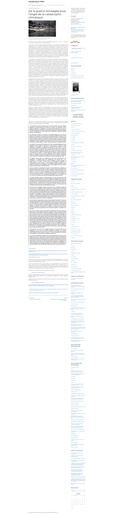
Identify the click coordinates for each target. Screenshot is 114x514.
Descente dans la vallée (75, 125)
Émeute (72, 245)
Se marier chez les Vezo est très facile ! (78, 302)
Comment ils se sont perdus (76, 243)
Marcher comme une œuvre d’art (77, 401)
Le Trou (72, 251)
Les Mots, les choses (74, 404)
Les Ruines (73, 260)
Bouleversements (74, 305)
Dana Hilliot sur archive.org (76, 24)
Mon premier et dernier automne (77, 170)
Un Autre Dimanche (74, 205)
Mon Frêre (73, 138)
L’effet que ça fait (74, 391)
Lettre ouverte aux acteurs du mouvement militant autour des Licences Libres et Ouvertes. (77, 470)
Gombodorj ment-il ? (75, 335)
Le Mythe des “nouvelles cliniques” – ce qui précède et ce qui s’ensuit (77, 399)
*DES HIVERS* (73, 105)
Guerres (45, 292)
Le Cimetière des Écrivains (76, 270)
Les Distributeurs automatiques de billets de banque (77, 157)
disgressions (73, 237)
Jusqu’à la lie (73, 228)
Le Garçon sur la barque (75, 133)
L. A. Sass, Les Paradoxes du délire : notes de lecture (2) (77, 387)
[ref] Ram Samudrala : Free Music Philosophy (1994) (77, 456)
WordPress (50, 512)
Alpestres (72, 68)
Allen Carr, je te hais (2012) (76, 230)
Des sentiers (73, 290)
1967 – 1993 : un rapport (75, 183)
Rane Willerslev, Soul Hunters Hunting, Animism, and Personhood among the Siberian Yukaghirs (78, 328)
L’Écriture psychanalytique (76, 389)
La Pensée (73, 220)
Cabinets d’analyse (74, 447)
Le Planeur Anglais (74, 135)
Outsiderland (76, 23)
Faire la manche (74, 175)
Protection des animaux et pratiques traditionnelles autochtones (78, 325)
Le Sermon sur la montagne (76, 268)
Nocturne (73, 148)
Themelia (55, 512)
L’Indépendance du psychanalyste (77, 393)
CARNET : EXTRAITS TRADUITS (76, 57)
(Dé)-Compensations (75, 435)
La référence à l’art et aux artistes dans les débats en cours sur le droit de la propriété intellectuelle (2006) (78, 464)
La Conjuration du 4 (74, 367)
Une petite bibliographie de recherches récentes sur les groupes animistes (77, 286)
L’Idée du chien (74, 187)
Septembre (73, 212)
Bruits (72, 369)
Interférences (73, 380)
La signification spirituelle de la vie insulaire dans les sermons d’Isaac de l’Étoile (78, 354)
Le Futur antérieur (74, 193)
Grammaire (73, 376)
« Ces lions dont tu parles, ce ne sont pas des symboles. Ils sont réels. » (77, 338)
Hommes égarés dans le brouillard (77, 142)
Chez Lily (72, 140)
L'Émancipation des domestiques (77, 75)
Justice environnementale (52, 292)
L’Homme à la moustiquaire (76, 150)
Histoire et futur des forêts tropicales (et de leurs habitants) (78, 341)
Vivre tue (72, 224)
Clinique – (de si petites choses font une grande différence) (77, 374)
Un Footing (73, 216)
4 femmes (73, 247)
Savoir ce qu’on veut (75, 437)
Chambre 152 (73, 249)
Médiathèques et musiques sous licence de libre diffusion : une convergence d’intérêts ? (77, 474)
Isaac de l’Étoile (74, 348)
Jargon (72, 382)
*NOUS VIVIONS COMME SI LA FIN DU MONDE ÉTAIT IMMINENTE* (78, 101)
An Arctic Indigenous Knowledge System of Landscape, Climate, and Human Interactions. (77, 296)
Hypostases (73, 378)
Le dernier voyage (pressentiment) (77, 173)
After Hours (73, 159)
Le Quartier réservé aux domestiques (78, 195)
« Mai (72, 508)
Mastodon (78, 21)
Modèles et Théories (74, 408)
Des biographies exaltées (75, 231)
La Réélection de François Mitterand (78, 131)
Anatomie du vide (74, 266)
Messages (73, 254)
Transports (73, 207)
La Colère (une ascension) (76, 129)
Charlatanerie (73, 433)
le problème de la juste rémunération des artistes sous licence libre (78, 467)
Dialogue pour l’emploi (75, 218)
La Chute (72, 127)
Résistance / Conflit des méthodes (77, 419)
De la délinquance (74, 233)
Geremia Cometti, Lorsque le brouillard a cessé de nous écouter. (77, 314)
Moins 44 (72, 201)
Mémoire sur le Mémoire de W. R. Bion (78, 406)
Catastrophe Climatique (38, 292)
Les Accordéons (74, 262)
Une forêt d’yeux (74, 333)
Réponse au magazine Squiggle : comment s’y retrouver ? (77, 424)
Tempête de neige (74, 226)
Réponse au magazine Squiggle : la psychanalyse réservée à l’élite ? (77, 427)
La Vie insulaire (74, 161)
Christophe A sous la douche (76, 123)
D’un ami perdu (74, 168)
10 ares (72, 181)
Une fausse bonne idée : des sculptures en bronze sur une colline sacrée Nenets (78, 308)
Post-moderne (73, 203)
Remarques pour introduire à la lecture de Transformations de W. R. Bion (77, 417)
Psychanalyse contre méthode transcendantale (76, 411)
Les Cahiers (73, 197)
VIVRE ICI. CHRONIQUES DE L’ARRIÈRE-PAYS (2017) (76, 108)
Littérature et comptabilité (76, 214)
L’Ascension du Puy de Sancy (76, 146)
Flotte (72, 185)
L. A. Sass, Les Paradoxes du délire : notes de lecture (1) (77, 385)
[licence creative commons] (78, 30)
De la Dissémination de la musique (77, 458)
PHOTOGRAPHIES (74, 62)
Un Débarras (73, 72)
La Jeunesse (73, 222)
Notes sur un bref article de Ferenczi (78, 429)
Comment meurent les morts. (76, 235)
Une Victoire (73, 256)
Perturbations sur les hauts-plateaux (78, 77)
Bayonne (72, 163)
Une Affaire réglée (74, 258)
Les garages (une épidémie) (76, 199)
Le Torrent (73, 144)
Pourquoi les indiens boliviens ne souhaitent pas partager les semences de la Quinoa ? (78, 321)
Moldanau (73, 70)
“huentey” (73, 311)
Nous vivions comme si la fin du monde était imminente (77, 153)
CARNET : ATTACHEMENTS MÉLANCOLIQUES (76, 52)
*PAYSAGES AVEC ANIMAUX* (76, 103)
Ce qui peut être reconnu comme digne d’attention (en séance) (77, 371)
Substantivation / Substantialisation (77, 421)
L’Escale (72, 209)
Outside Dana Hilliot (39, 512)
